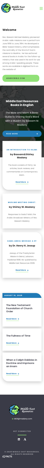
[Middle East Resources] (22, 410)
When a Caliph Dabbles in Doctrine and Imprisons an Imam (21, 363)
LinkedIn (19, 439)
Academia (25, 439)
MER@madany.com (23, 418)
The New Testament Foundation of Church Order (19, 308)
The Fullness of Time (18, 335)
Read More (11, 318)
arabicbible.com (15, 78)
